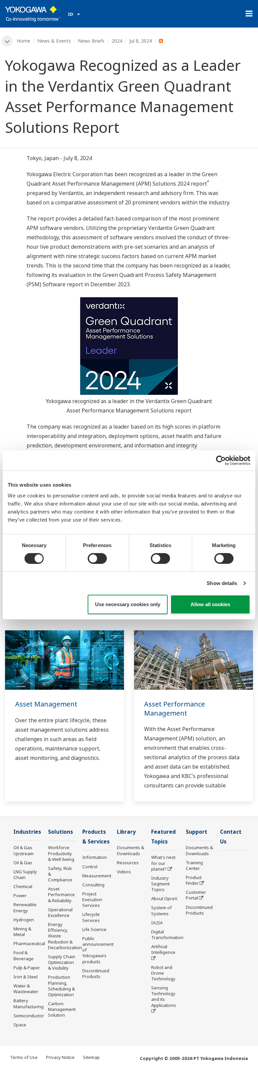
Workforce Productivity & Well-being (61, 853)
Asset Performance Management (174, 708)
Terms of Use (24, 1057)
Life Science (94, 929)
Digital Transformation (167, 934)
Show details (222, 583)
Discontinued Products (95, 973)
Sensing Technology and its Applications (163, 996)
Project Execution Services (92, 899)
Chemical (22, 886)
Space (19, 1025)
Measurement (96, 876)
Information (94, 857)
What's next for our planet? (163, 863)
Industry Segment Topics (160, 883)
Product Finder (194, 880)
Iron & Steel (25, 977)
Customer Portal (196, 895)
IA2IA (157, 923)
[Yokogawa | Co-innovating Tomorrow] (33, 14)
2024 (117, 41)
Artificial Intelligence (163, 949)
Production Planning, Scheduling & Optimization (61, 985)
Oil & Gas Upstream (23, 850)
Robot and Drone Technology (163, 973)
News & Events (54, 41)
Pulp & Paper (26, 968)
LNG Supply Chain (25, 874)
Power (20, 895)
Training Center (194, 865)
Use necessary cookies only (127, 604)
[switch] (97, 558)
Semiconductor (28, 1016)
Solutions (60, 831)
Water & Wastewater (25, 988)
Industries (27, 831)
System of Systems (161, 910)
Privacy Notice (60, 1057)
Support (196, 831)
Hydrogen (23, 920)
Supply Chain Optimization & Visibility (61, 962)
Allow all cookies (210, 604)
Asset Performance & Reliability (61, 894)
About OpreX (164, 898)
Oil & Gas (22, 863)
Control (89, 867)
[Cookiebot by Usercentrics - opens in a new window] (220, 460)
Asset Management (46, 704)
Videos (124, 872)
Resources (128, 863)
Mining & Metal (22, 931)
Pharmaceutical (29, 943)
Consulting (93, 885)
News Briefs (91, 41)
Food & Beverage (23, 955)
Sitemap (91, 1057)
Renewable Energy (25, 907)
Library (126, 831)
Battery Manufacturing (28, 1003)
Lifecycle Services (91, 917)
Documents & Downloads (130, 850)
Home (23, 41)
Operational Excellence (60, 912)
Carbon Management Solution (62, 1009)
